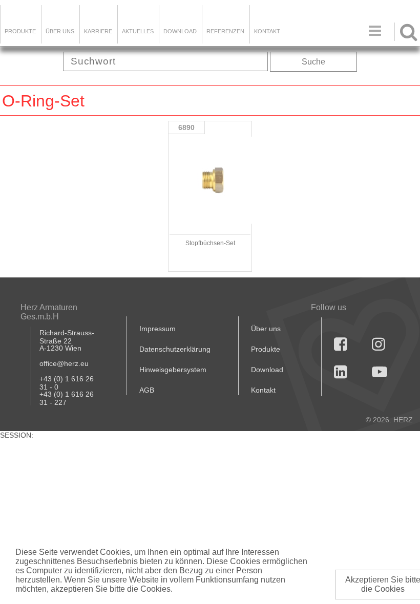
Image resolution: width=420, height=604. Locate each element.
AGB (146, 390)
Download (267, 369)
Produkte (20, 31)
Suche (313, 61)
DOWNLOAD (180, 31)
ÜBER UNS (60, 31)
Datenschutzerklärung (175, 349)
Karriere (98, 31)
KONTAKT (267, 31)
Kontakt (263, 390)
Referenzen (225, 31)
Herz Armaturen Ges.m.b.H (48, 312)
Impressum (157, 329)
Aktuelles (138, 31)
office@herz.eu (64, 363)
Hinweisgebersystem (172, 369)
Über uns (266, 329)
